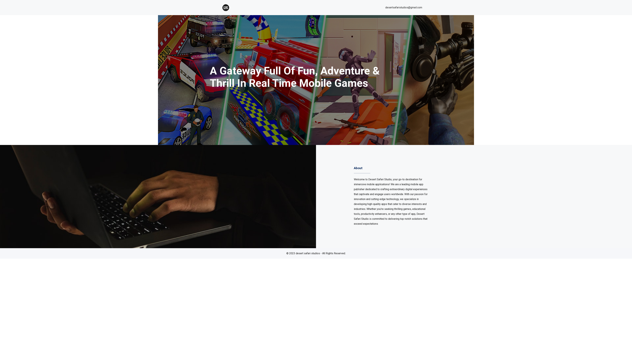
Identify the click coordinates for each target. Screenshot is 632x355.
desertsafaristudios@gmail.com (403, 7)
